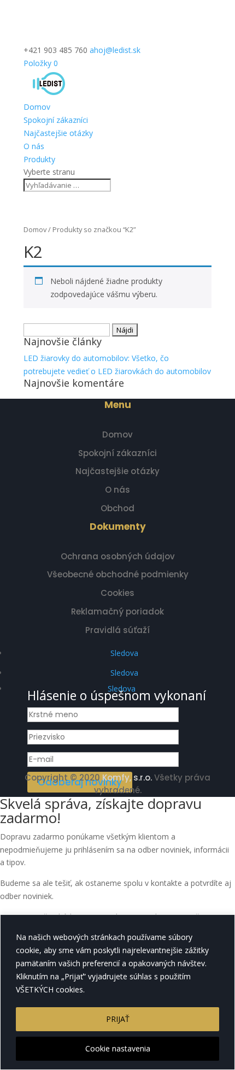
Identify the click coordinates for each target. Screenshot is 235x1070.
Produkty (39, 159)
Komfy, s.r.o (126, 777)
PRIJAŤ (118, 1019)
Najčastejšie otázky (58, 133)
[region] (117, 992)
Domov (37, 107)
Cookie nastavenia (117, 1048)
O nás (34, 146)
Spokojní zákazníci (56, 120)
